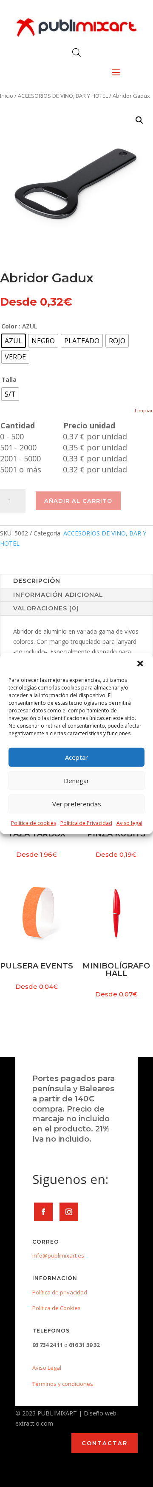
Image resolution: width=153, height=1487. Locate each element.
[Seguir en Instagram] (69, 1212)
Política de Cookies (56, 1308)
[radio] (13, 340)
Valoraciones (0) (46, 608)
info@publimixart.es (58, 1255)
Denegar (76, 780)
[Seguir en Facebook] (43, 1212)
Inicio (6, 95)
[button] (140, 663)
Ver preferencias (76, 804)
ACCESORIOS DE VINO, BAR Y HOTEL (63, 95)
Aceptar (76, 757)
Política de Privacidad (86, 822)
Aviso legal (129, 822)
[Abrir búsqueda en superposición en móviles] (76, 52)
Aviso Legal (46, 1367)
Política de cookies (33, 822)
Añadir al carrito (78, 500)
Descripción (36, 581)
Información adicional (58, 595)
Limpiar (144, 410)
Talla (9, 379)
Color (9, 326)
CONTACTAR (105, 1443)
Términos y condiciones (62, 1384)
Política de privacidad (59, 1292)
